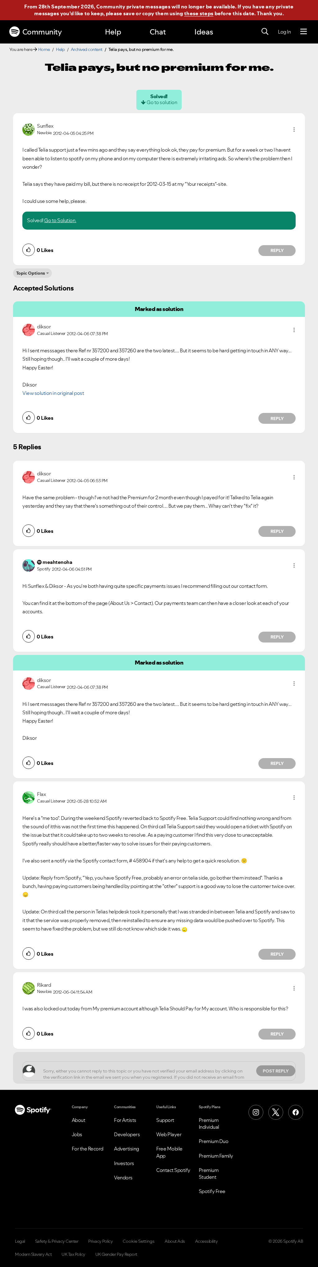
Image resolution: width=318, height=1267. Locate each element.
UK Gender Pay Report (116, 1254)
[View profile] (28, 129)
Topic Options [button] (30, 273)
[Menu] (303, 31)
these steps (198, 13)
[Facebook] (295, 1112)
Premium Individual (209, 1123)
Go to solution (162, 102)
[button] (294, 129)
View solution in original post (53, 393)
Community (42, 32)
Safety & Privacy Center (57, 1241)
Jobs (77, 1134)
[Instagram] (255, 1112)
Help (113, 32)
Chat (158, 32)
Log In (284, 31)
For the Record (87, 1148)
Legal (20, 1241)
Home (44, 49)
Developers (127, 1134)
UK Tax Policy (73, 1254)
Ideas (203, 32)
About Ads (175, 1241)
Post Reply (276, 1071)
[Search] (265, 32)
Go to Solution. (60, 220)
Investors (124, 1163)
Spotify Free (212, 1191)
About (78, 1120)
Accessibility (206, 1241)
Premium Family (216, 1155)
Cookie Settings (139, 1241)
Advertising (126, 1148)
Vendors (123, 1177)
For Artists (125, 1120)
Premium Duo (214, 1141)
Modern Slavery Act (33, 1254)
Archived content (86, 49)
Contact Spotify (173, 1170)
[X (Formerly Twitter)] (275, 1112)
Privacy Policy (100, 1241)
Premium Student (209, 1173)
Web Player (168, 1134)
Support (165, 1120)
